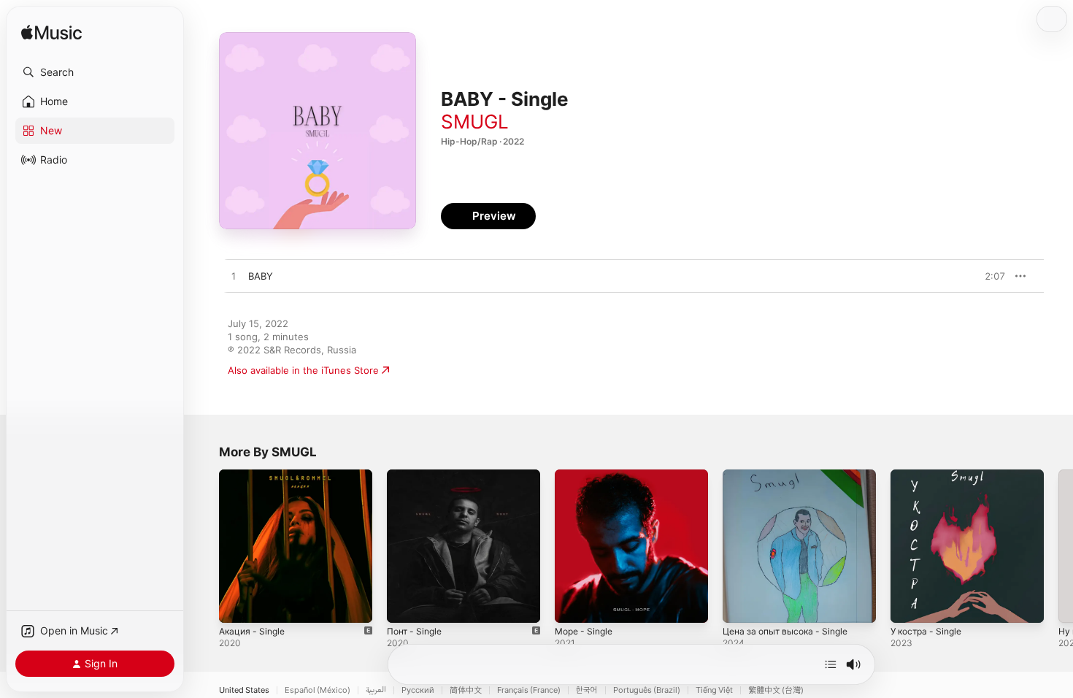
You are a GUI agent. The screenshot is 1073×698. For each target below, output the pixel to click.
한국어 (587, 690)
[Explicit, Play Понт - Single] (405, 604)
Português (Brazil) (646, 690)
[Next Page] (1058, 546)
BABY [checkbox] (260, 276)
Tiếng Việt (714, 690)
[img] (51, 33)
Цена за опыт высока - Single (792, 475)
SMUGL (475, 121)
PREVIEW (989, 276)
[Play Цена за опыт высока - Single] (741, 604)
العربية (376, 690)
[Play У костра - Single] (909, 604)
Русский (417, 690)
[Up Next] (830, 664)
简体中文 (466, 690)
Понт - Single (417, 475)
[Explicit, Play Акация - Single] (237, 604)
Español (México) (317, 690)
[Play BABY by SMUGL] (233, 276)
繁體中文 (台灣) (776, 690)
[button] (95, 72)
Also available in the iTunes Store (303, 370)
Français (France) (529, 690)
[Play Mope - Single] (573, 604)
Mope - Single (587, 475)
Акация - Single (255, 475)
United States (244, 690)
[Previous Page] (204, 546)
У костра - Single (930, 475)
